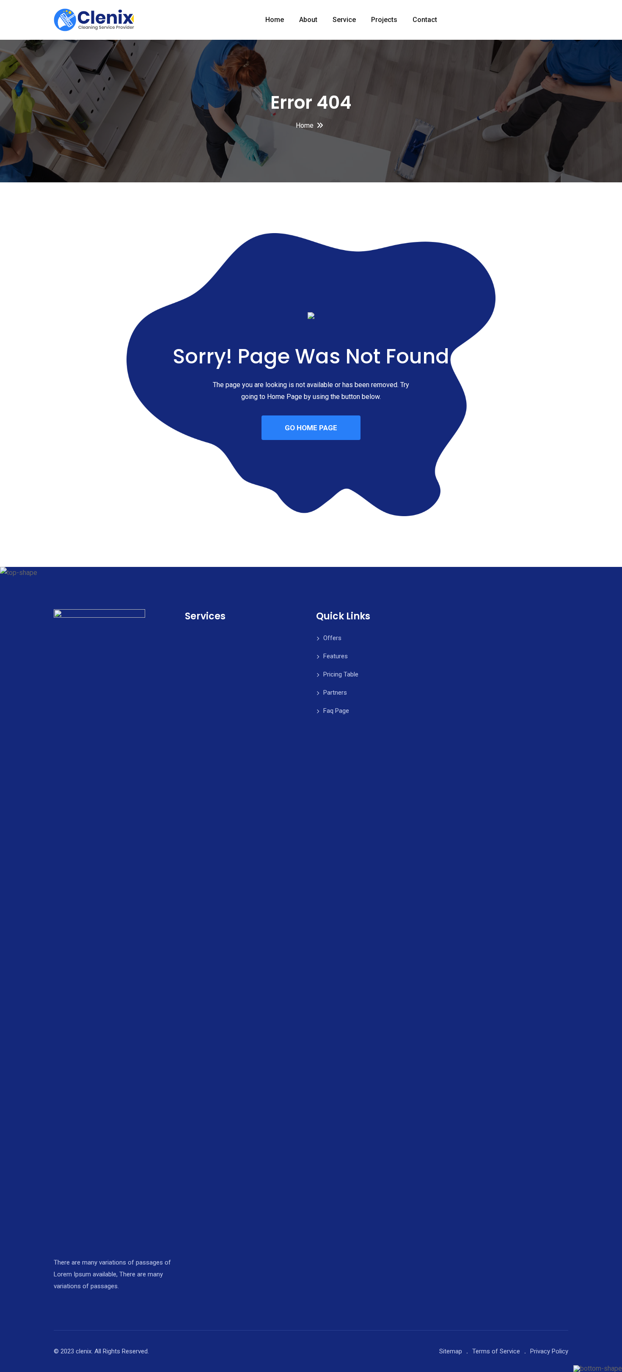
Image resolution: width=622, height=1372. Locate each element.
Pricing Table (340, 674)
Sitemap (450, 1351)
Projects (384, 20)
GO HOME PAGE (311, 427)
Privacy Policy (549, 1351)
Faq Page (336, 711)
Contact (425, 20)
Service (344, 20)
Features (335, 656)
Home (274, 20)
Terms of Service (496, 1351)
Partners (335, 692)
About (308, 20)
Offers (332, 638)
